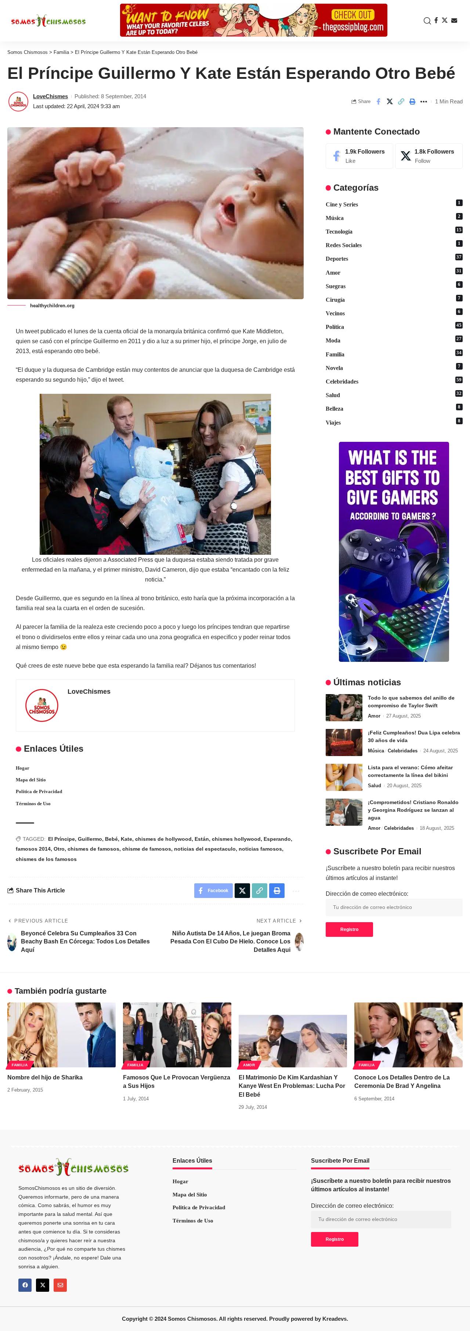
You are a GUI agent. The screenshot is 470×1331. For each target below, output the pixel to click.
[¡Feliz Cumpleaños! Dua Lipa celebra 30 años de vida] (344, 742)
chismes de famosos (93, 849)
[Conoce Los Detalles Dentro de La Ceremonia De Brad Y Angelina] (408, 1034)
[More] (424, 101)
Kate (126, 839)
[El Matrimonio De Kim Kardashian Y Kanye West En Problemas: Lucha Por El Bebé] (293, 1034)
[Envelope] (60, 1285)
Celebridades (394, 380)
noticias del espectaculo (205, 849)
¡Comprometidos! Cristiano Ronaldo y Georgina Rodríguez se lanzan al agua (413, 809)
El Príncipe (61, 839)
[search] (425, 21)
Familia (394, 353)
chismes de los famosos (46, 859)
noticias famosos (260, 849)
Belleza (393, 408)
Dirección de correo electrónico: (367, 894)
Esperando (277, 839)
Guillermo (90, 839)
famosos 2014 (33, 849)
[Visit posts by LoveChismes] (18, 102)
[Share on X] (389, 101)
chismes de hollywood (163, 839)
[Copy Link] (401, 101)
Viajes (393, 421)
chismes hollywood (236, 839)
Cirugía (393, 298)
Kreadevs (334, 1319)
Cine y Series (393, 203)
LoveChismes (50, 96)
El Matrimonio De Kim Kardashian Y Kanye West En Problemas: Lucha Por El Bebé (292, 1085)
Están (202, 839)
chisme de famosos (146, 849)
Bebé (111, 839)
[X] (444, 20)
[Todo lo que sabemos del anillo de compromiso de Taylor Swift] (344, 707)
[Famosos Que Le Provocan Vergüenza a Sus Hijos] (177, 1034)
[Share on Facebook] (378, 101)
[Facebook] (436, 20)
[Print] (412, 101)
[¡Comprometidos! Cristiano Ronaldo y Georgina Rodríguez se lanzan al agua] (344, 812)
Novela (393, 367)
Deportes (394, 258)
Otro (59, 849)
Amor (394, 271)
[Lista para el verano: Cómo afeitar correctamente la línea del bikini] (344, 777)
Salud (394, 394)
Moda (394, 340)
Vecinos (393, 312)
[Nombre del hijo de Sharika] (61, 1034)
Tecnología (394, 230)
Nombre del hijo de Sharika (45, 1077)
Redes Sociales (393, 244)
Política (394, 326)
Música (393, 217)
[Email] (454, 20)
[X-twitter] (42, 1285)
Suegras (393, 285)
